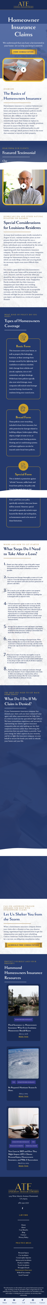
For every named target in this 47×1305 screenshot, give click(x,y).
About (23, 1227)
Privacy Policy (23, 1237)
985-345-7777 (23, 1203)
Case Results (23, 1230)
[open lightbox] (23, 186)
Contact (23, 1235)
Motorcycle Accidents (23, 1260)
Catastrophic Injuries (23, 1258)
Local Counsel (23, 1275)
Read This (23, 1036)
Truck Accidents (23, 1265)
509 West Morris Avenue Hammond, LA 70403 (23, 1197)
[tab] (4, 161)
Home (23, 1225)
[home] (23, 5)
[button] (14, 1301)
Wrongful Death (23, 1267)
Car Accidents (23, 1255)
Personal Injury (23, 1253)
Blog (23, 1232)
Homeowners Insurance (23, 1270)
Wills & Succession (23, 1272)
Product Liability (23, 1263)
